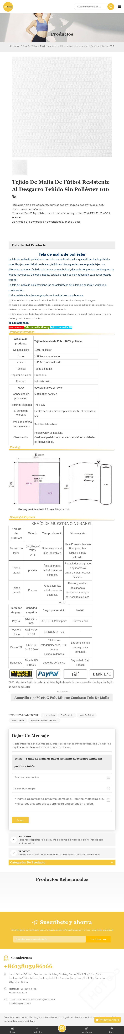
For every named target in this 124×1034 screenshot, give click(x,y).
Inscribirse (96, 939)
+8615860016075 (18, 992)
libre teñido (49, 715)
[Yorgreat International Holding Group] (8, 7)
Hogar (15, 46)
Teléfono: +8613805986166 (23, 988)
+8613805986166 (28, 966)
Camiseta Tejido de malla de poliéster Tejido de (41, 682)
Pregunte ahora (109, 1019)
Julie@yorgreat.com (20, 1003)
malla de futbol (86, 715)
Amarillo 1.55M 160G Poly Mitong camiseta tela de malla (61, 697)
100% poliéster (17, 720)
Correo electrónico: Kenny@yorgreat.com (32, 999)
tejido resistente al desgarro (44, 720)
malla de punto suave (77, 682)
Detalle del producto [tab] (29, 245)
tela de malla (67, 715)
